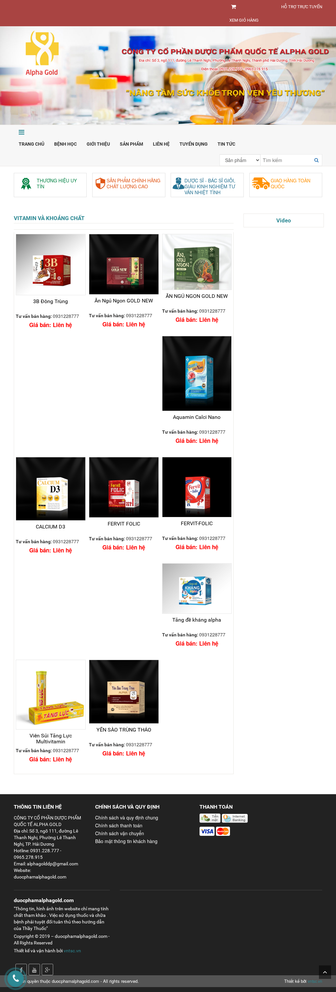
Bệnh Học (65, 144)
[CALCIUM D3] (51, 489)
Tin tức (226, 144)
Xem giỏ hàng (244, 20)
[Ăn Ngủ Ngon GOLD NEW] (124, 264)
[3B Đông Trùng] (51, 264)
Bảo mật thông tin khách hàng (126, 841)
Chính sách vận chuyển (119, 833)
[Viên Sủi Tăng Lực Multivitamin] (51, 695)
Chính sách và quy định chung (126, 817)
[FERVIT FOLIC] (124, 487)
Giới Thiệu (98, 144)
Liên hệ (161, 144)
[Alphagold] (168, 75)
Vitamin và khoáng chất (49, 218)
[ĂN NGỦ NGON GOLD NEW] (197, 262)
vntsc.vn (72, 950)
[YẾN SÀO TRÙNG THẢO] (124, 692)
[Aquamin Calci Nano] (197, 373)
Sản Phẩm (131, 144)
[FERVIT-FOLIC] (197, 487)
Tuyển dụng (193, 144)
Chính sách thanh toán (118, 825)
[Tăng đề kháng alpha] (197, 588)
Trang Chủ (31, 144)
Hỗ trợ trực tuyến (301, 6)
